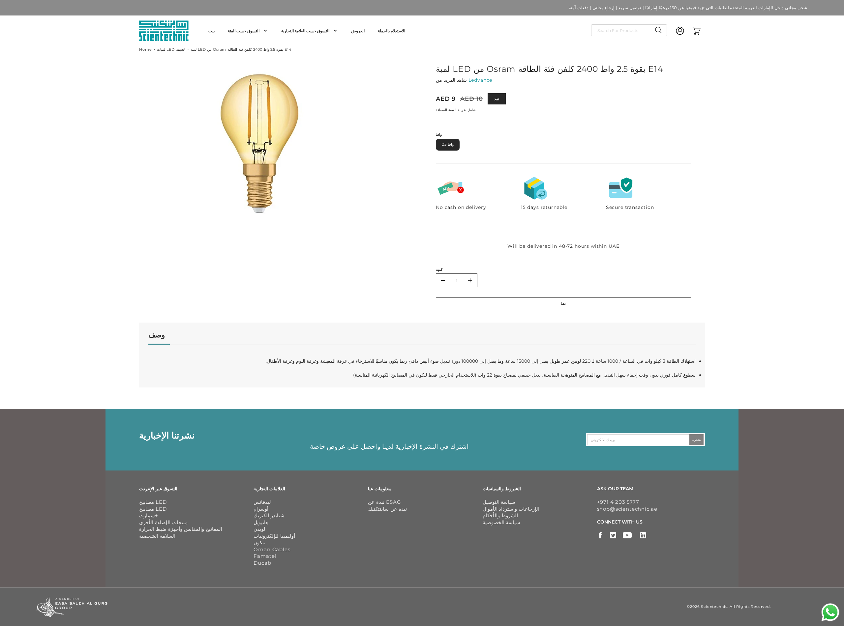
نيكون (259, 542)
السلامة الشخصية (157, 536)
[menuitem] (211, 31)
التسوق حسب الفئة (243, 30)
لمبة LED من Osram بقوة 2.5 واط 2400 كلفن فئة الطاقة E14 (241, 49)
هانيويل (261, 522)
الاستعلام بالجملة (391, 30)
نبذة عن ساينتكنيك (387, 509)
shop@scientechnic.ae (627, 509)
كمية (439, 269)
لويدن (259, 529)
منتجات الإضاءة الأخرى (163, 522)
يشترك (696, 440)
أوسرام (261, 509)
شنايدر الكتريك (269, 515)
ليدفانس (262, 502)
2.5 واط (448, 144)
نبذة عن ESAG (384, 502)
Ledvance (480, 80)
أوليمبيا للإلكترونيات (274, 536)
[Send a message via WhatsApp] (830, 612)
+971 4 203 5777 (618, 502)
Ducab (262, 563)
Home (145, 49)
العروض (358, 30)
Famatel (265, 556)
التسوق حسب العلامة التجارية (305, 30)
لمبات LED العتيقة (171, 49)
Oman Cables (272, 549)
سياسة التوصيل (499, 502)
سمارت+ (148, 515)
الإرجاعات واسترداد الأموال (511, 509)
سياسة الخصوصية (502, 522)
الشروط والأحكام (500, 515)
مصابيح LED (152, 502)
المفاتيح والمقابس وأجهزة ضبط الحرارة (180, 529)
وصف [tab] (156, 335)
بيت (211, 30)
